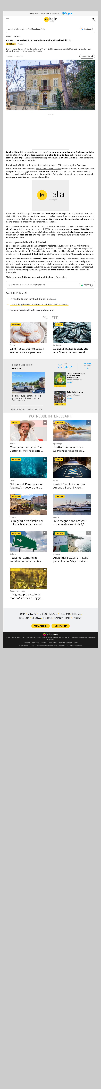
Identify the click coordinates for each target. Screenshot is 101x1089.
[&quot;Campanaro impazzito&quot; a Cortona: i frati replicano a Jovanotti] (28, 430)
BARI (67, 617)
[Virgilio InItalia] (50, 20)
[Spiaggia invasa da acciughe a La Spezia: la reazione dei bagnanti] (72, 332)
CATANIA (58, 617)
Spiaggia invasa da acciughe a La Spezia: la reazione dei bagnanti (70, 352)
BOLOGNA (23, 617)
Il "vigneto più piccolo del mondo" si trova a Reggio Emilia (25, 598)
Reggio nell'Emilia (17, 591)
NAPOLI (53, 613)
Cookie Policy (52, 642)
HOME (8, 36)
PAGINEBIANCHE (53, 637)
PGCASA (44, 637)
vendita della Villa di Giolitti (48, 168)
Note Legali (35, 642)
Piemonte (54, 254)
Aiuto (75, 642)
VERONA (47, 617)
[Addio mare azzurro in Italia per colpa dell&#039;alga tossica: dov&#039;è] (72, 541)
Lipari (12, 480)
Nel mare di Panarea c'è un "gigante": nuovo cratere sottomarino (27, 487)
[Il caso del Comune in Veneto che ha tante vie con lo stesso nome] (28, 541)
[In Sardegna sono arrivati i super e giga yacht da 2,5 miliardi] (72, 504)
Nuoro (56, 517)
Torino (20, 44)
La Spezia (57, 345)
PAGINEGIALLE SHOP (34, 637)
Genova (56, 554)
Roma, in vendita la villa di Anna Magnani (31, 309)
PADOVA (77, 617)
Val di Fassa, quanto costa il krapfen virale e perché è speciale (27, 352)
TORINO (43, 613)
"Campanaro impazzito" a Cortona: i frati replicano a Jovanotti (26, 450)
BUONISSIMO (92, 637)
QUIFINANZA (83, 637)
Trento (12, 345)
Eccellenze (16, 324)
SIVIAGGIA (75, 637)
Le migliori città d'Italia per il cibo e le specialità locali (26, 522)
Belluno (13, 554)
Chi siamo (27, 642)
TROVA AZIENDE (40, 626)
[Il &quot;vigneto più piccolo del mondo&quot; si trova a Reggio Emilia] (28, 578)
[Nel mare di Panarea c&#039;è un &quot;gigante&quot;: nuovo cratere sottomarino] (28, 467)
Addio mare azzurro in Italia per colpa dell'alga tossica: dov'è (70, 561)
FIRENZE (76, 613)
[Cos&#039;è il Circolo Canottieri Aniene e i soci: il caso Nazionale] (72, 467)
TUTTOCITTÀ (63, 637)
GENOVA (36, 617)
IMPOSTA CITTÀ (60, 626)
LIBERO (7, 637)
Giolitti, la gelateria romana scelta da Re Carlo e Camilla (39, 304)
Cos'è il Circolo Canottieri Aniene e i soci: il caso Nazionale (69, 487)
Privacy (43, 642)
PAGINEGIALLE (21, 637)
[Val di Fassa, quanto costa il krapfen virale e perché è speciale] (28, 332)
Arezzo (13, 443)
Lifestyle (11, 44)
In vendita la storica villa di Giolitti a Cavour (33, 298)
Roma (55, 480)
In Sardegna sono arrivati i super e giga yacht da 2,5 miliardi (70, 524)
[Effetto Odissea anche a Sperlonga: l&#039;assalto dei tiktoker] (72, 430)
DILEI (69, 637)
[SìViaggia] (67, 13)
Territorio (59, 423)
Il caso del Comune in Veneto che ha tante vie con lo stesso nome (27, 561)
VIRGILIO (13, 637)
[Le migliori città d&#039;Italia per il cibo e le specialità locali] (28, 504)
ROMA (22, 613)
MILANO (32, 613)
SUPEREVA (50, 639)
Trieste (13, 517)
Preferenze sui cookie (65, 642)
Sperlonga (57, 443)
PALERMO (65, 613)
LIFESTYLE (17, 36)
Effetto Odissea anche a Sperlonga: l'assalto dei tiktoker (68, 450)
